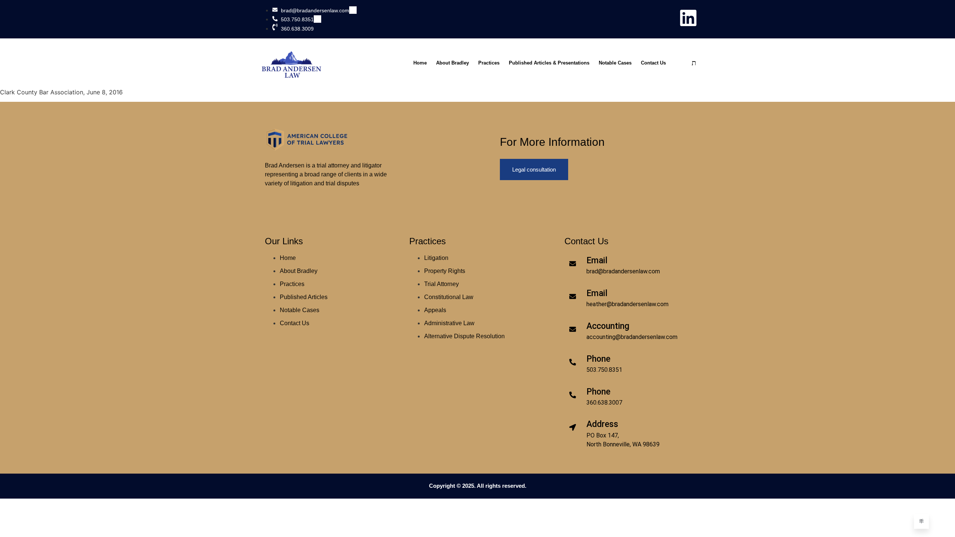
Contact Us (653, 63)
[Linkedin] (688, 18)
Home (420, 63)
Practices (489, 63)
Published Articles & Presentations (549, 63)
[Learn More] (921, 521)
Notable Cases (615, 63)
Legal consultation (534, 169)
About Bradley (452, 63)
